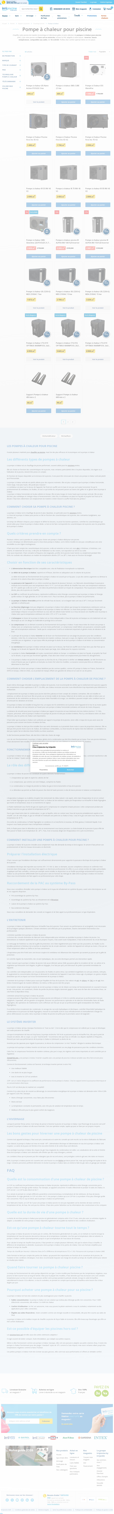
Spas (17, 16)
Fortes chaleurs (104, 17)
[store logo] (9, 9)
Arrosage (29, 16)
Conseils (77, 15)
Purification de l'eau (45, 17)
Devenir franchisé (81, 2)
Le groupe (93, 2)
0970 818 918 (12, 3)
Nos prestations (62, 17)
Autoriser (70, 770)
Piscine (4, 16)
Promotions (92, 16)
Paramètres (44, 770)
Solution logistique (106, 2)
